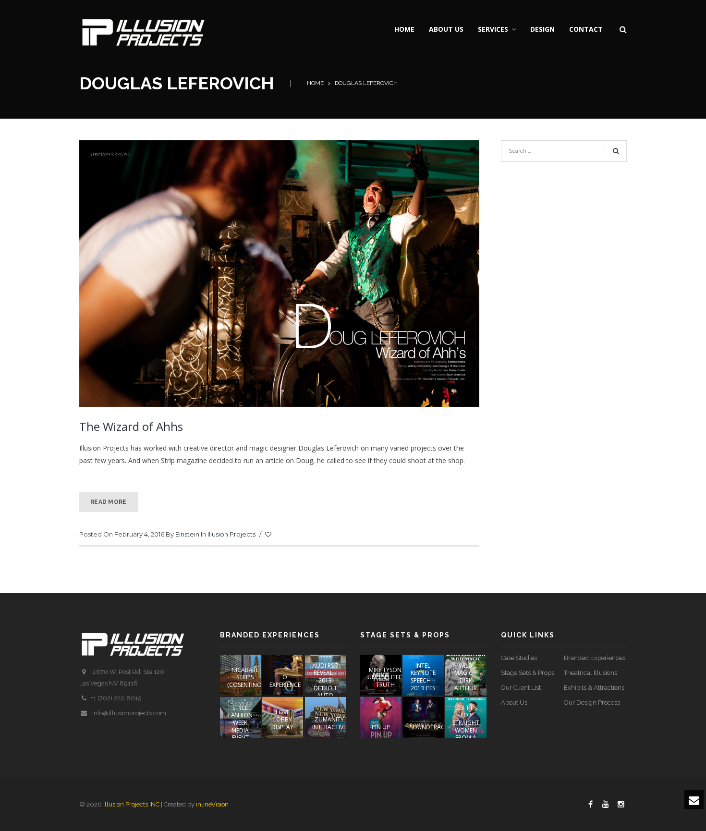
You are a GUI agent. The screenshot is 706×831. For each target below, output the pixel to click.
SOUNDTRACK (429, 727)
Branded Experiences (594, 657)
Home (315, 83)
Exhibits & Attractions (594, 687)
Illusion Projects (231, 534)
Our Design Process (592, 702)
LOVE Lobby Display (282, 719)
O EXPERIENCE (285, 681)
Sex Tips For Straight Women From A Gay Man (465, 726)
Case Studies (519, 657)
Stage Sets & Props (527, 672)
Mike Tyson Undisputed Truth (385, 677)
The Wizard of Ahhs (131, 426)
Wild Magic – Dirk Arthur (465, 676)
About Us (514, 702)
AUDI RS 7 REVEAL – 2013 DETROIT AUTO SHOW (325, 684)
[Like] (269, 534)
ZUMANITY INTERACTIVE (329, 723)
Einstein (187, 534)
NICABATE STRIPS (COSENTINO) (245, 677)
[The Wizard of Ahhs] (279, 272)
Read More (108, 502)
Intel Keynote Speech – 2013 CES (423, 676)
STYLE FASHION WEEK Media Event (240, 723)
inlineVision (212, 804)
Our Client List (521, 687)
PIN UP (381, 727)
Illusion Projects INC (131, 804)
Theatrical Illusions (590, 672)
